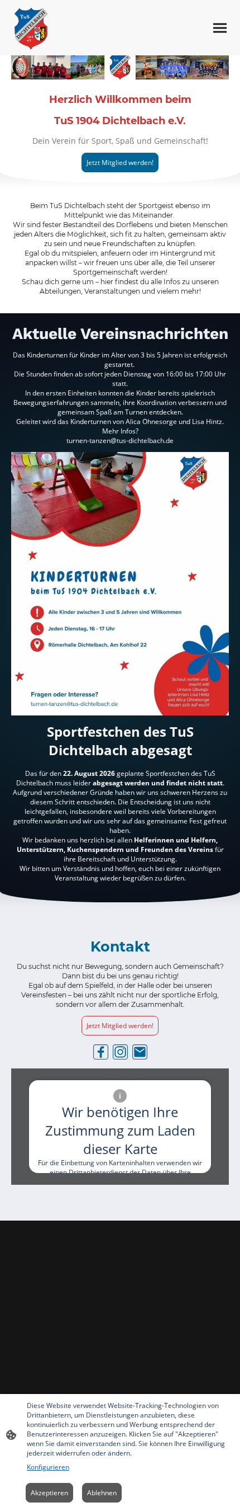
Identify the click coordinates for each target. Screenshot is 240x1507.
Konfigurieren (48, 1467)
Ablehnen (102, 1492)
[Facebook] (100, 1051)
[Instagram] (120, 1051)
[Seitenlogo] (30, 27)
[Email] (139, 1051)
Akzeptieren (49, 1492)
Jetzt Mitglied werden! (120, 162)
